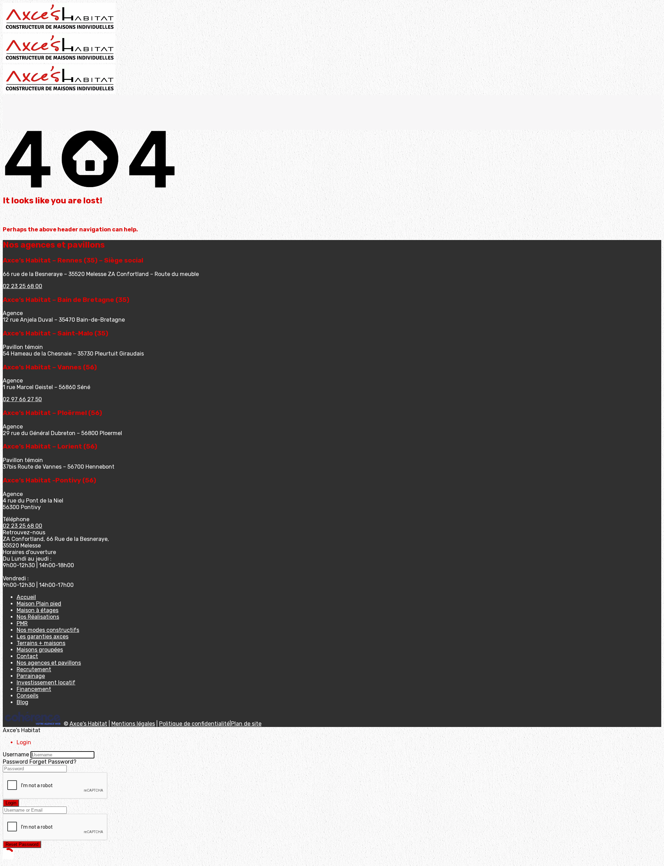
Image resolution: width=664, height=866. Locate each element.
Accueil (26, 597)
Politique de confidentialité (194, 723)
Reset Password (22, 844)
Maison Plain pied (39, 603)
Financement (34, 689)
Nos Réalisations (38, 617)
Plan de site (246, 723)
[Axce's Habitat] (59, 30)
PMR (22, 623)
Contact (27, 656)
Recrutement (34, 669)
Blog (22, 702)
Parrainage (31, 676)
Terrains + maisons (41, 643)
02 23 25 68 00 (22, 286)
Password (15, 761)
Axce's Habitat (88, 723)
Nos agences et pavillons (49, 663)
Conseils (27, 695)
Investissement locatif (46, 682)
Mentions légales (133, 723)
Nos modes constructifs (48, 630)
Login (11, 802)
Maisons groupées (40, 649)
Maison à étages (37, 610)
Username (16, 754)
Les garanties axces (42, 636)
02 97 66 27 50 (22, 399)
